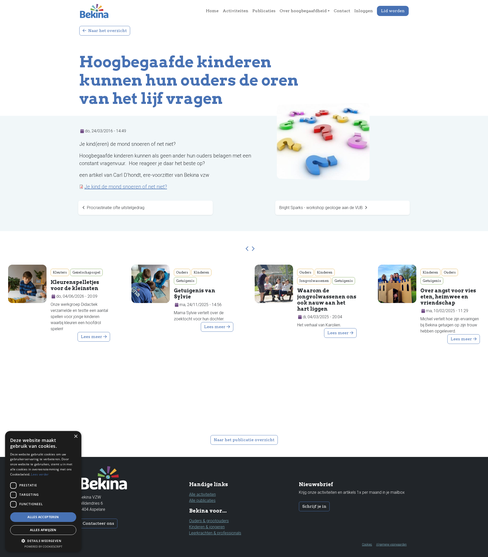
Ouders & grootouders (209, 520)
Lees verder (40, 474)
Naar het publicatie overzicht (244, 439)
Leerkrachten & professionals (215, 533)
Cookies (367, 544)
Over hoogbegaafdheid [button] (303, 10)
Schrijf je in (314, 506)
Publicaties (264, 10)
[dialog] (43, 491)
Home (212, 10)
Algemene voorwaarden (391, 544)
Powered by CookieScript (43, 546)
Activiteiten (235, 10)
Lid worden (393, 10)
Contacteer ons (98, 523)
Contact (342, 10)
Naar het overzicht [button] (107, 30)
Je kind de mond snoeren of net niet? (125, 187)
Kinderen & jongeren (207, 526)
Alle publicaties (202, 500)
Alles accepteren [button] (43, 517)
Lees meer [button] (92, 336)
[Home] (96, 11)
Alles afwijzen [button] (43, 530)
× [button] (76, 436)
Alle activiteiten (202, 494)
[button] (247, 248)
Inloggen (363, 10)
